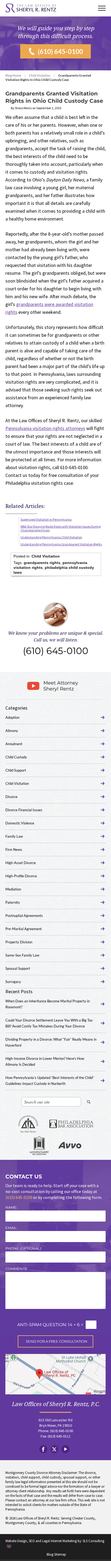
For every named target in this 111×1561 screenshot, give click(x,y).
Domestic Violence (19, 823)
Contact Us (23, 1176)
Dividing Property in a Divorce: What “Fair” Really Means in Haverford (50, 1042)
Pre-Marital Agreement (23, 929)
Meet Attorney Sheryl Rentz (60, 686)
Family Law (14, 836)
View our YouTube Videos (65, 1449)
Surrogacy (13, 981)
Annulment (13, 744)
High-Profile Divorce (21, 876)
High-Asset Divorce (20, 863)
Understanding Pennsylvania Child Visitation (51, 537)
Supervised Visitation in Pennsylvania (46, 519)
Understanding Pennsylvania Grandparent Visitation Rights (61, 544)
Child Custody (16, 757)
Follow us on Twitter (54, 1449)
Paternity (12, 902)
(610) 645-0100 (60, 51)
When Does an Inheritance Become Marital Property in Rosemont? (47, 1004)
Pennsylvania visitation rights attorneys (45, 428)
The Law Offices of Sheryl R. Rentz (31, 8)
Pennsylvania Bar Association (28, 1124)
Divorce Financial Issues (23, 810)
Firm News (13, 849)
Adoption (12, 717)
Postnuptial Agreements (24, 915)
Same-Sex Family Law (22, 955)
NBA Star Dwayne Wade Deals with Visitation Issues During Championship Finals (60, 528)
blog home (13, 75)
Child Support (15, 770)
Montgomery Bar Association (39, 1145)
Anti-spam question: (41, 1324)
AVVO (70, 1145)
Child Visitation (39, 75)
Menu (102, 8)
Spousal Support (17, 968)
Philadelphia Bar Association (71, 1124)
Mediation (13, 889)
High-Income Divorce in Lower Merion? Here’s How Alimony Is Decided (44, 1061)
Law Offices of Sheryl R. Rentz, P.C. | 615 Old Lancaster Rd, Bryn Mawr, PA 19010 (55, 1374)
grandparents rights (42, 563)
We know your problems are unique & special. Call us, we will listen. (55, 643)
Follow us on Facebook (43, 1449)
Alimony (11, 730)
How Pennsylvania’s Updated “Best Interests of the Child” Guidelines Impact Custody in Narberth (49, 1080)
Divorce (11, 797)
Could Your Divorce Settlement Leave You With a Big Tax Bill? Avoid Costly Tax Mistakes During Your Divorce (49, 1023)
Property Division (18, 942)
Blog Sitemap (56, 1554)
